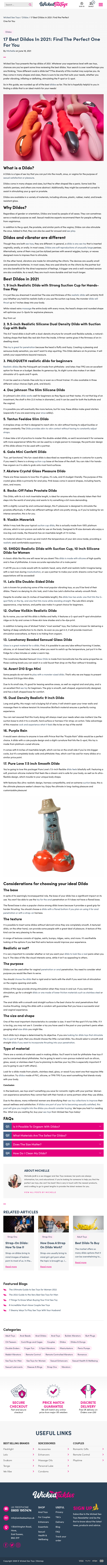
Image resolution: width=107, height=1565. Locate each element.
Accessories (44, 1449)
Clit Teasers (10, 1341)
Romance (82, 1354)
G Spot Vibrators (47, 1348)
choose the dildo (23, 979)
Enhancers (43, 1454)
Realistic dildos (11, 366)
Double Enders (12, 1348)
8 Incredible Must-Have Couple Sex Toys (29, 1304)
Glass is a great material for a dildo (21, 645)
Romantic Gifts (80, 1449)
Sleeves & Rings (34, 1366)
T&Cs (58, 1516)
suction (86, 782)
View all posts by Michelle (40, 1192)
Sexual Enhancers (59, 1360)
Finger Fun (29, 1348)
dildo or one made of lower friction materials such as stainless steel (66, 992)
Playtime (77, 1460)
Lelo (5, 1454)
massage (26, 308)
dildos (53, 84)
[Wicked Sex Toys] (53, 4)
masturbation (34, 571)
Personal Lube (45, 1465)
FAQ (58, 1531)
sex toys (30, 243)
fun (92, 1108)
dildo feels (72, 769)
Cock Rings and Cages (31, 1341)
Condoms (43, 1471)
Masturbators (66, 1348)
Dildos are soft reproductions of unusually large (69, 247)
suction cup (40, 461)
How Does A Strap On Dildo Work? (52, 1245)
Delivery (60, 1521)
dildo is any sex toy (76, 243)
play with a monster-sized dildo (48, 674)
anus (43, 412)
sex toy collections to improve (83, 1100)
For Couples (44, 1516)
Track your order (61, 1538)
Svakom (7, 1460)
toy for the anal (44, 899)
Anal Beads (25, 1335)
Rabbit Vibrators (13, 1354)
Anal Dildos (40, 1335)
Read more (11, 1266)
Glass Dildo (42, 658)
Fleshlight (8, 1449)
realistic (7, 542)
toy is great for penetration (21, 347)
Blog (58, 1526)
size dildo (23, 1029)
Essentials (43, 1526)
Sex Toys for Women (36, 1360)
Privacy (59, 1511)
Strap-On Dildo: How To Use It (16, 1245)
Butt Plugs (90, 1335)
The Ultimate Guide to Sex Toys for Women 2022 (33, 1289)
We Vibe (7, 1471)
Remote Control (33, 1354)
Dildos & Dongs (78, 1341)
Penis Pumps (84, 1348)
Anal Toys (55, 1335)
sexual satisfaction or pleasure (18, 177)
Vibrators (66, 1366)
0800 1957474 (21, 1510)
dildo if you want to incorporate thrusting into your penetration (43, 1042)
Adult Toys (82, 1236)
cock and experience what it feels (35, 724)
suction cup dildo (46, 525)
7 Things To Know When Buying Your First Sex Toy (33, 1299)
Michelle (11, 50)
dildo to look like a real (76, 953)
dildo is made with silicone (72, 558)
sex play (71, 230)
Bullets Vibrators (73, 1335)
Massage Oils (45, 1460)
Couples (51, 1341)
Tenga (6, 1465)
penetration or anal (51, 969)
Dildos (8, 31)
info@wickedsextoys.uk (22, 1517)
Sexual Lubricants (14, 1366)
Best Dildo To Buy (87, 1243)
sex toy (23, 687)
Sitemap (40, 1560)
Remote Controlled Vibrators (59, 1354)
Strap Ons (12, 1236)
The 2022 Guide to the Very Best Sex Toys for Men (33, 1294)
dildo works (26, 395)
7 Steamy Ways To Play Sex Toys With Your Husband (35, 1310)
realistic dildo (78, 294)
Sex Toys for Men (13, 1360)
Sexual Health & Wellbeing (85, 1360)
